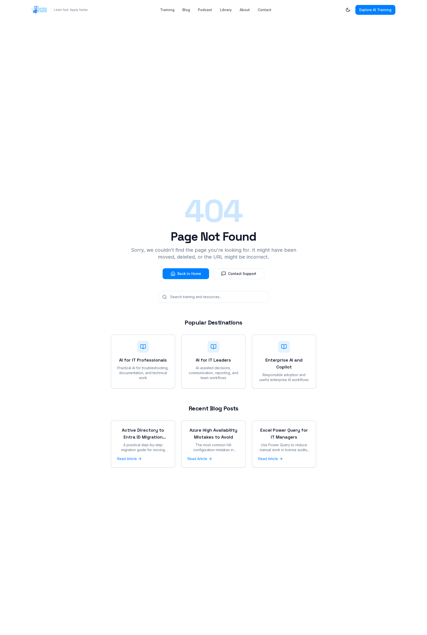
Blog (186, 10)
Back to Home (189, 273)
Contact (264, 10)
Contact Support (242, 273)
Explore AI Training (375, 10)
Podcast (205, 10)
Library (226, 10)
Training (167, 10)
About (245, 10)
